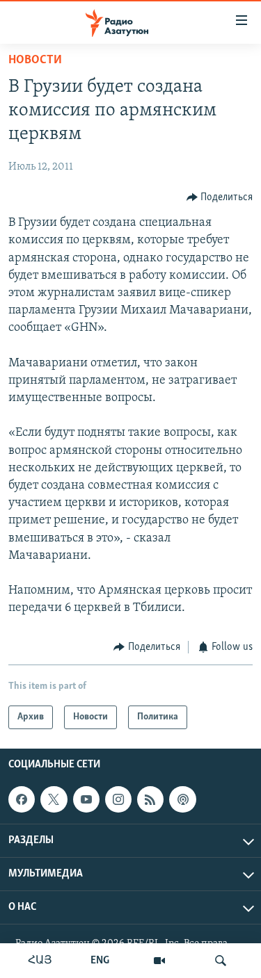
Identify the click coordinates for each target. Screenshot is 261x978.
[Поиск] (221, 960)
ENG (99, 960)
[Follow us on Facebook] (21, 799)
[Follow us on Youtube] (86, 799)
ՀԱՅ (40, 960)
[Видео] (159, 960)
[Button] (220, 197)
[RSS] (150, 799)
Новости (35, 60)
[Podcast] (182, 799)
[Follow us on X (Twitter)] (53, 799)
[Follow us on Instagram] (118, 799)
